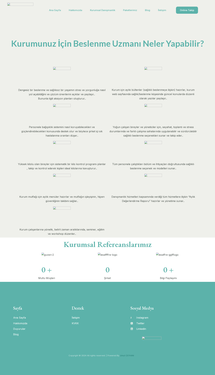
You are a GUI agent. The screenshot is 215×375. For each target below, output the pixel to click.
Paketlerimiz (130, 10)
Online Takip (187, 10)
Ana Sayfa (55, 10)
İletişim (162, 10)
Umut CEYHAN (127, 355)
